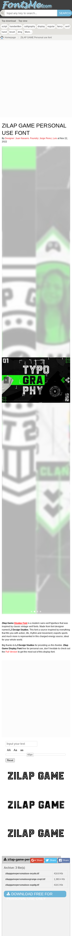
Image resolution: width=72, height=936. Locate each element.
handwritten (15, 26)
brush (12, 32)
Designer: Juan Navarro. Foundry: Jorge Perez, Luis (31, 138)
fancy (60, 26)
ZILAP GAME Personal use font (36, 37)
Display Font (20, 623)
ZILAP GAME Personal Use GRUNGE (36, 804)
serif (67, 26)
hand (4, 32)
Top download (9, 21)
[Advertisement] (36, 80)
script (4, 26)
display (41, 26)
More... (28, 32)
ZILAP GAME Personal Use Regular (36, 832)
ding (20, 32)
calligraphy (29, 26)
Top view (22, 21)
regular (51, 26)
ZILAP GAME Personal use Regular (36, 775)
